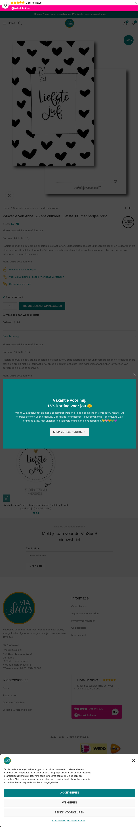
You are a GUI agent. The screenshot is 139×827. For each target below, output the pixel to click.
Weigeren (69, 802)
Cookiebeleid (59, 820)
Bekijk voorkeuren (69, 812)
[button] (133, 760)
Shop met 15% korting (68, 432)
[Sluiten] (134, 374)
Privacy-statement (76, 820)
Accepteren (69, 792)
